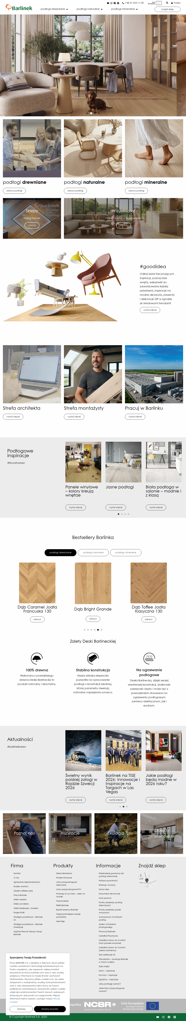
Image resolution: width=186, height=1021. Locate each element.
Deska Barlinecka (64, 873)
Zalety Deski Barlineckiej (93, 642)
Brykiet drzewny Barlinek (67, 910)
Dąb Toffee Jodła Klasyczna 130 (37, 609)
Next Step (60, 921)
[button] (87, 113)
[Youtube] (108, 3)
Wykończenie (62, 901)
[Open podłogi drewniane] (67, 9)
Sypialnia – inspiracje (108, 980)
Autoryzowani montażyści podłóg (110, 918)
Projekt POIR (19, 913)
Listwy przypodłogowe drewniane (66, 883)
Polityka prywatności (108, 881)
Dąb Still (93, 609)
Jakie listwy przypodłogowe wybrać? (111, 989)
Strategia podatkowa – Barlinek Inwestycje (28, 925)
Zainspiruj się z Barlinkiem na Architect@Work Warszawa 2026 (121, 782)
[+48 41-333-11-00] (123, 3)
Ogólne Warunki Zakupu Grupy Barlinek (28, 933)
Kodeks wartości (21, 887)
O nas (16, 878)
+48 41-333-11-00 (134, 3)
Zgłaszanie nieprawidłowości (27, 882)
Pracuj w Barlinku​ (144, 408)
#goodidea (153, 267)
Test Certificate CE (107, 955)
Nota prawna (105, 898)
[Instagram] (111, 3)
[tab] (60, 552)
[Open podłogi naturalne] (101, 9)
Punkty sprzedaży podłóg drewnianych (110, 904)
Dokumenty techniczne (109, 894)
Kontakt (17, 873)
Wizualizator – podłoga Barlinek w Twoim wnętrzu (113, 960)
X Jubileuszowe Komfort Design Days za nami (80, 780)
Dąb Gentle (148, 609)
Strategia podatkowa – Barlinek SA (28, 918)
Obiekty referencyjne (23, 891)
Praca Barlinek (20, 895)
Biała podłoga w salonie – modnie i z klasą (163, 491)
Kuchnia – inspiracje (108, 975)
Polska (177, 3)
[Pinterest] (118, 3)
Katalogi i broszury (107, 885)
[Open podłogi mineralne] (137, 9)
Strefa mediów (20, 900)
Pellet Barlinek (62, 905)
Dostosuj (21, 1009)
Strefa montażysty (84, 408)
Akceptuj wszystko (49, 1009)
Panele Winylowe (64, 878)
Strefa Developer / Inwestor (26, 908)
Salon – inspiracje (107, 971)
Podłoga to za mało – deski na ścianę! (70, 895)
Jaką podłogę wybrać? (110, 984)
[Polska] (172, 3)
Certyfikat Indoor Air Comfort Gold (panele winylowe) (112, 941)
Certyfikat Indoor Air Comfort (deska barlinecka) (112, 949)
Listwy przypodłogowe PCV (68, 889)
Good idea (104, 889)
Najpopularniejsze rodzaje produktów (68, 915)
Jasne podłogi (120, 487)
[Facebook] (114, 3)
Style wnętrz (104, 966)
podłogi (24, 182)
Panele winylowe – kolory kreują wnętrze (81, 491)
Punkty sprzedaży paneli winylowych (110, 911)
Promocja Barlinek (107, 932)
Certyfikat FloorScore (108, 936)
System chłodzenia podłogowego (107, 925)
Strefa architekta (21, 408)
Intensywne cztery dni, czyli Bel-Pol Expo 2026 (163, 780)
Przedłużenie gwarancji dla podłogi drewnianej (111, 875)
